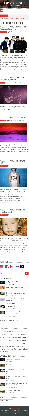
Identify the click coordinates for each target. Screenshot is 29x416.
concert (23, 334)
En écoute (12, 412)
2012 (3, 331)
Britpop (17, 334)
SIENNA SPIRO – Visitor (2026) (14, 287)
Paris (23, 343)
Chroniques (4, 120)
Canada (19, 334)
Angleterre (4, 334)
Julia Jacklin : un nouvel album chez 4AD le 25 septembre (16, 313)
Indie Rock (21, 340)
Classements (19, 412)
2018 (11, 332)
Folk (25, 337)
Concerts (19, 410)
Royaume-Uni (19, 349)
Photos (3, 82)
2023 (21, 331)
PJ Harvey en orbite (11, 306)
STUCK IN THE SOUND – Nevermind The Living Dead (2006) (12, 210)
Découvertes (5, 412)
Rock (18, 346)
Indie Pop (13, 341)
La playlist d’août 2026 (12, 282)
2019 (13, 331)
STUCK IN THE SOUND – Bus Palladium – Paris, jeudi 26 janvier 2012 (12, 78)
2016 (5, 332)
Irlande (5, 344)
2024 (23, 331)
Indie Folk (7, 341)
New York (19, 344)
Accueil (2, 410)
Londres (9, 344)
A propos (26, 412)
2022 (19, 331)
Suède (1, 351)
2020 (16, 331)
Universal (5, 351)
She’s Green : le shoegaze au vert (15, 293)
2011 (1, 331)
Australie (10, 334)
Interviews (3, 32)
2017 (8, 332)
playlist (8, 346)
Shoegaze (26, 349)
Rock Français (10, 349)
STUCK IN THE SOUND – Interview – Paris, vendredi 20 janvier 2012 (13, 27)
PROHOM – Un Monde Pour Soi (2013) (14, 390)
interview (2, 344)
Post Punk (15, 346)
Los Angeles (14, 344)
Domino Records (3, 337)
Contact (15, 413)
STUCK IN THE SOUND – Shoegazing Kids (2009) (13, 161)
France (2, 341)
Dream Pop (8, 337)
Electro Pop (13, 337)
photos (2, 346)
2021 (17, 331)
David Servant (12, 32)
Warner (8, 351)
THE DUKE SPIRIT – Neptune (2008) (14, 359)
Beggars (14, 334)
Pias (6, 346)
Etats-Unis (20, 337)
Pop (11, 346)
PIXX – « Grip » (9, 364)
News (7, 410)
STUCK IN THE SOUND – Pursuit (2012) (12, 117)
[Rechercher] (27, 273)
